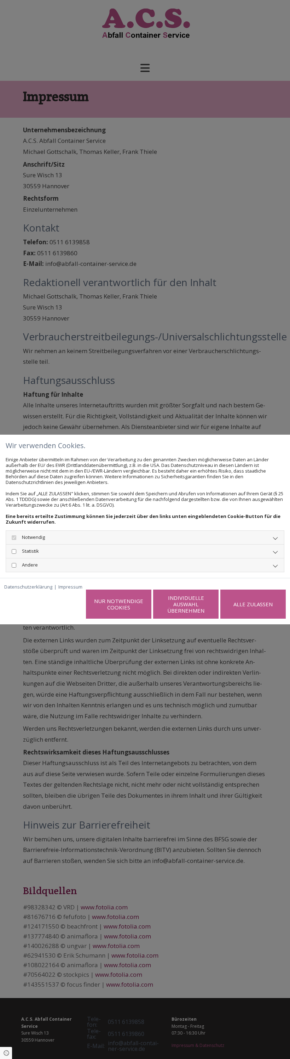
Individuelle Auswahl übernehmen (185, 604)
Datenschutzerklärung (28, 587)
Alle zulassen (253, 604)
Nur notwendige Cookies (118, 604)
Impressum (70, 587)
